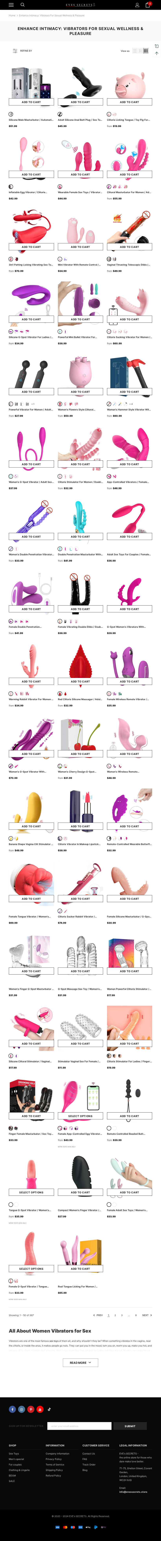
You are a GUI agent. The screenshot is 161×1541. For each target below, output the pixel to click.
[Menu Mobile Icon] (11, 5)
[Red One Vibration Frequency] (60, 694)
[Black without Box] (109, 1128)
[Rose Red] (120, 187)
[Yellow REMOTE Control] (11, 838)
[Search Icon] (23, 5)
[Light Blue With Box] (71, 549)
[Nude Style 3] (120, 1056)
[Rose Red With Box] (76, 549)
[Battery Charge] (60, 476)
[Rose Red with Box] (125, 187)
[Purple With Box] (76, 1128)
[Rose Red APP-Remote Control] (109, 476)
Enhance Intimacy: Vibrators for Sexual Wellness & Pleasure (51, 15)
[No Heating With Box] (27, 404)
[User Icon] (137, 5)
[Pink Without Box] (60, 1128)
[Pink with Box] (76, 404)
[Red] (11, 259)
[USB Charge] (65, 476)
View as (125, 50)
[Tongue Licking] (109, 331)
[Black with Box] (114, 1128)
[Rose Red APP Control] (114, 476)
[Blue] (114, 404)
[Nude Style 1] (109, 1056)
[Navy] (120, 404)
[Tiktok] (49, 1409)
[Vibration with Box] (125, 331)
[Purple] (109, 187)
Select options (80, 1116)
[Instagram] (21, 1409)
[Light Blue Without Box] (60, 549)
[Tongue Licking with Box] (114, 331)
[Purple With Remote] (11, 621)
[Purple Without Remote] (16, 621)
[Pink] (109, 114)
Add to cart (31, 102)
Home (12, 15)
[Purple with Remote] (16, 331)
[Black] (60, 114)
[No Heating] (22, 404)
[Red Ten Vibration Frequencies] (65, 694)
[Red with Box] (16, 259)
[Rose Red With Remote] (22, 621)
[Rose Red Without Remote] (27, 621)
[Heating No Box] (11, 404)
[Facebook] (12, 1409)
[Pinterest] (30, 1409)
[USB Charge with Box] (71, 476)
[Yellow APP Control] (16, 838)
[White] (11, 114)
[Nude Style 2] (114, 1056)
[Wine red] (65, 911)
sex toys (54, 1340)
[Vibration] (120, 331)
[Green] (60, 331)
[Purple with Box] (114, 187)
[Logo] (80, 5)
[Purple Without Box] (71, 1128)
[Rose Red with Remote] (27, 331)
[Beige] (60, 621)
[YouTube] (40, 1409)
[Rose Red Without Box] (65, 549)
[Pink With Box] (114, 114)
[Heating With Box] (16, 404)
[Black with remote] (16, 1128)
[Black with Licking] (114, 259)
